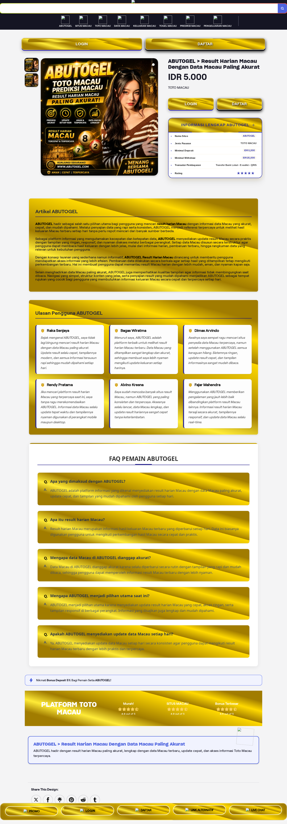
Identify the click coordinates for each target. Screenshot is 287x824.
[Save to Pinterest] (71, 799)
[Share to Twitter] (36, 799)
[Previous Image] (44, 117)
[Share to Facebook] (48, 799)
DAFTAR (205, 44)
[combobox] (139, 8)
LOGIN (82, 44)
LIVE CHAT (258, 811)
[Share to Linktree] (60, 799)
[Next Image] (154, 117)
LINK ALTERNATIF (202, 810)
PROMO (34, 810)
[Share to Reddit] (83, 799)
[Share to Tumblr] (95, 799)
